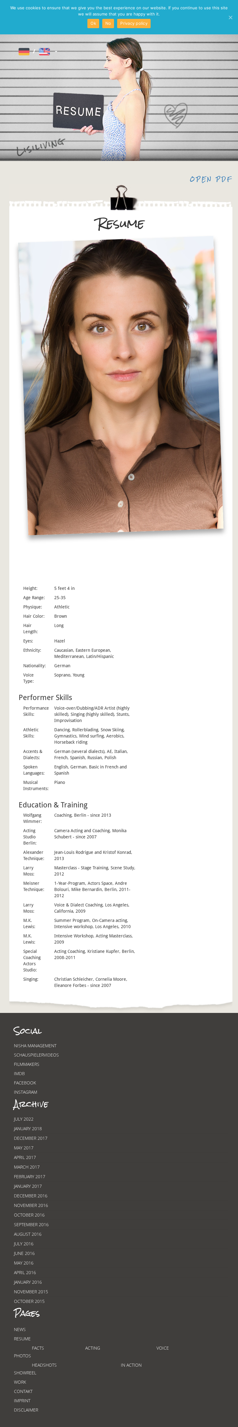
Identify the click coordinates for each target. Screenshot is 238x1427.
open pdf (211, 179)
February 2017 (29, 1176)
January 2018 (28, 1128)
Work (20, 1382)
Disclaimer (26, 1410)
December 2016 (30, 1196)
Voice (162, 1348)
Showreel (25, 1373)
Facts (38, 1348)
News (20, 1329)
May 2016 (23, 1263)
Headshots (44, 1365)
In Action (131, 1365)
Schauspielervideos (36, 1055)
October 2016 (29, 1215)
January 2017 (28, 1186)
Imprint (22, 1400)
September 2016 (31, 1224)
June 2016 (24, 1253)
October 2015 (29, 1301)
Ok (93, 23)
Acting (92, 1348)
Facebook (25, 1083)
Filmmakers (26, 1064)
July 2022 (23, 1119)
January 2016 (28, 1282)
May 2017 (23, 1148)
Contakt (23, 1391)
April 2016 (25, 1272)
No (108, 23)
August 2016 (28, 1234)
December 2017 (30, 1138)
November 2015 (31, 1292)
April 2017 (25, 1157)
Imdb (19, 1073)
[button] (37, 51)
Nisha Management (35, 1046)
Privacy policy (134, 23)
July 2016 (23, 1244)
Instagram (25, 1092)
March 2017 (27, 1167)
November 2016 (31, 1205)
